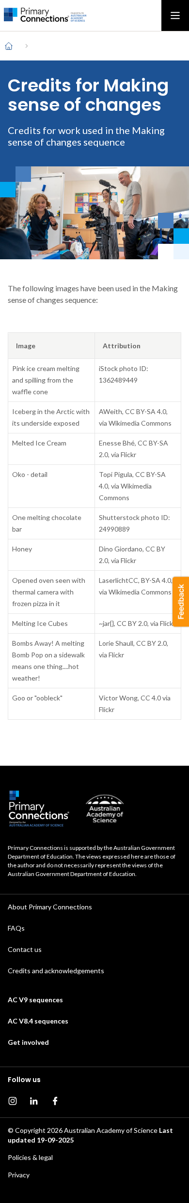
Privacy (19, 1175)
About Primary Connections (50, 907)
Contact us (25, 949)
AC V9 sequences (35, 999)
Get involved (28, 1042)
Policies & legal (30, 1157)
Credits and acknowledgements (56, 970)
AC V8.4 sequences (38, 1021)
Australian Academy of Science (111, 1130)
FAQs (16, 928)
